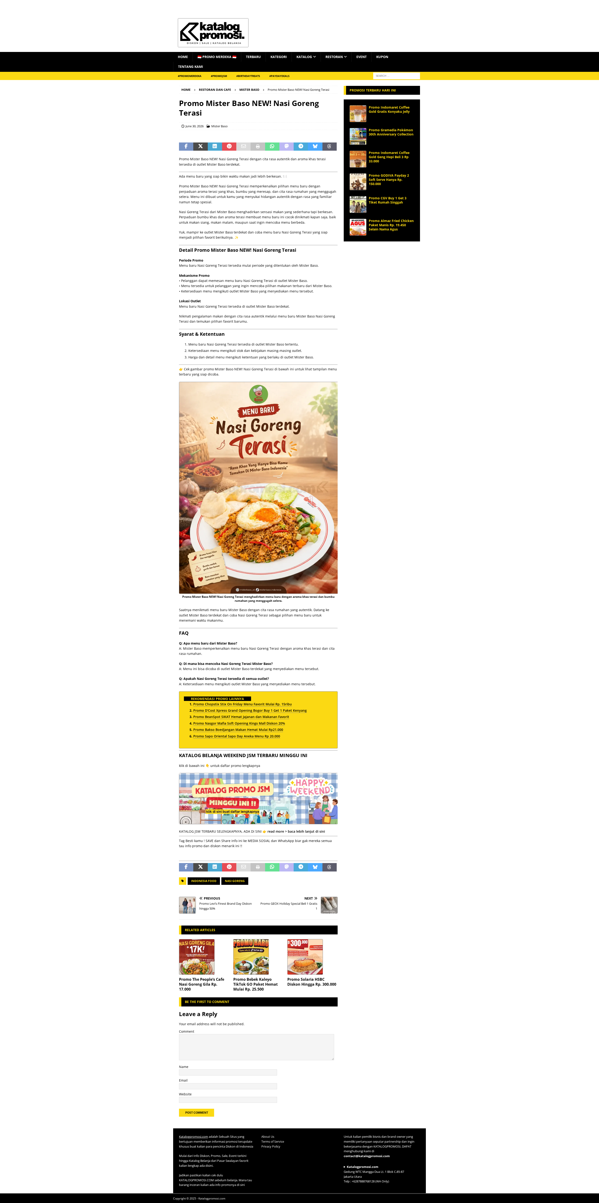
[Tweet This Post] (200, 146)
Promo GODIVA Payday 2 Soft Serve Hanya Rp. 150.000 (389, 179)
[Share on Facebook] (186, 146)
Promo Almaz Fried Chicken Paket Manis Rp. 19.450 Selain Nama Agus (391, 225)
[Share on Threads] (329, 146)
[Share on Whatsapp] (272, 146)
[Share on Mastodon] (286, 146)
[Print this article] (258, 146)
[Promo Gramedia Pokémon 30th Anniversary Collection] (358, 136)
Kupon (382, 57)
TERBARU (253, 57)
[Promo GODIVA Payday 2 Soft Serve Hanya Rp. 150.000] (358, 181)
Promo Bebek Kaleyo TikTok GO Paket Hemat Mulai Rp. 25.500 (255, 984)
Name (183, 1066)
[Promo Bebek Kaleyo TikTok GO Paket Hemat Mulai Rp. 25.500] (258, 957)
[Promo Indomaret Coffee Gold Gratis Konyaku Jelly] (358, 113)
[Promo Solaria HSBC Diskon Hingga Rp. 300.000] (312, 957)
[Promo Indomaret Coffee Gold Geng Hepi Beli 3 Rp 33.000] (358, 159)
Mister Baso (219, 126)
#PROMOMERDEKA (189, 76)
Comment (186, 1031)
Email (183, 1080)
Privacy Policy (270, 1146)
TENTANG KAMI (190, 66)
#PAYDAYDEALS (279, 76)
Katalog (304, 57)
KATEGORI (278, 57)
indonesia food (203, 881)
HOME (183, 57)
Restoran (334, 57)
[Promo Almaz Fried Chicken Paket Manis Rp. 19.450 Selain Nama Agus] (358, 227)
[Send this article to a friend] (243, 146)
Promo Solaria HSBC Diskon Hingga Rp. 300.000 (311, 982)
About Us (267, 1136)
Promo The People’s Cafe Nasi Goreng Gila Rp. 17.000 (201, 984)
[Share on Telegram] (301, 146)
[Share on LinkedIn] (215, 146)
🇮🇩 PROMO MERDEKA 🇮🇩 (216, 57)
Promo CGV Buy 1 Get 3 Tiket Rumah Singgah (387, 200)
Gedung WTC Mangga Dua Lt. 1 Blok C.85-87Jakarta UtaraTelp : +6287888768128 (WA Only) (374, 1174)
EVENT (361, 57)
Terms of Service (272, 1141)
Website (185, 1094)
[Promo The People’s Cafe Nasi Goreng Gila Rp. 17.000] (204, 957)
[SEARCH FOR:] (396, 75)
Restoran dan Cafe (215, 89)
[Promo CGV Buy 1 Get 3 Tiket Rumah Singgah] (358, 204)
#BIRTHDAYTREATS (248, 76)
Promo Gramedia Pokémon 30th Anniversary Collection (391, 132)
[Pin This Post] (229, 146)
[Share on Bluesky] (315, 146)
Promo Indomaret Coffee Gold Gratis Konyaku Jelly (389, 109)
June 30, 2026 (195, 126)
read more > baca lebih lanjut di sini (296, 831)
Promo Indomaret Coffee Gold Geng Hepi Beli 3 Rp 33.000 (389, 156)
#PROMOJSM (219, 76)
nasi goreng (235, 881)
